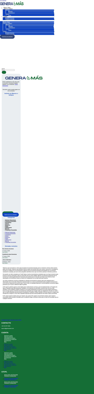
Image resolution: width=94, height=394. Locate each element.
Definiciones (8, 227)
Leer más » (5, 252)
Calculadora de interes (9, 338)
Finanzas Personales (10, 221)
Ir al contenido (3, 0)
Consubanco (11, 12)
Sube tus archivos (8, 336)
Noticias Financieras (10, 220)
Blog (5, 341)
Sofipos (7, 14)
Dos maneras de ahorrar (8, 248)
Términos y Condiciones (10, 376)
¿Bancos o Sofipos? (8, 8)
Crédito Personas (10, 18)
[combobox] (8, 70)
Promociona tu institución (10, 339)
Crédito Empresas (10, 19)
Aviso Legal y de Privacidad (11, 374)
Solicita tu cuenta (8, 335)
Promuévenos (7, 340)
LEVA (9, 15)
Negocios (7, 225)
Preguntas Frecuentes (11, 230)
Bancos (7, 10)
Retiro (6, 226)
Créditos (5, 16)
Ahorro (7, 223)
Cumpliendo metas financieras (9, 254)
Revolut (10, 11)
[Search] (4, 72)
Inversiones (8, 222)
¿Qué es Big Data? (6, 259)
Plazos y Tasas (7, 7)
